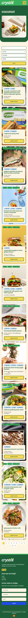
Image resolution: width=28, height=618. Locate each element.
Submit (14, 603)
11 (15, 545)
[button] (24, 2)
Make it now (14, 101)
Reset (14, 63)
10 (12, 545)
